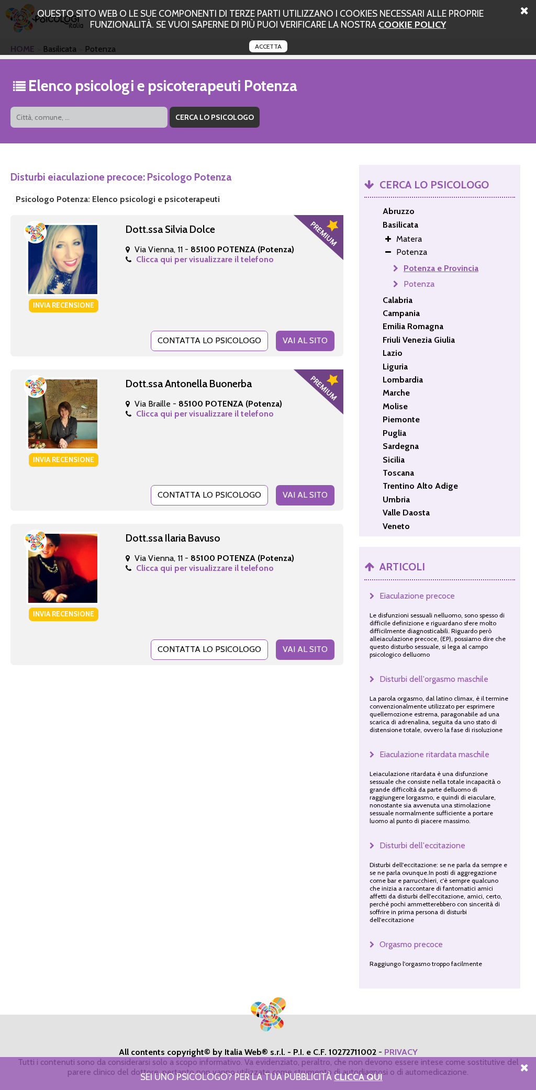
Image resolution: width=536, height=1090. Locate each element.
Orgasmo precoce (411, 944)
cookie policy (412, 24)
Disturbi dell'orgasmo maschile (433, 679)
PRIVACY (401, 1052)
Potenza (419, 284)
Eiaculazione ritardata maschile (434, 754)
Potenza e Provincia (441, 268)
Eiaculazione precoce (417, 596)
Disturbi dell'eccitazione (422, 845)
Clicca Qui (358, 1076)
